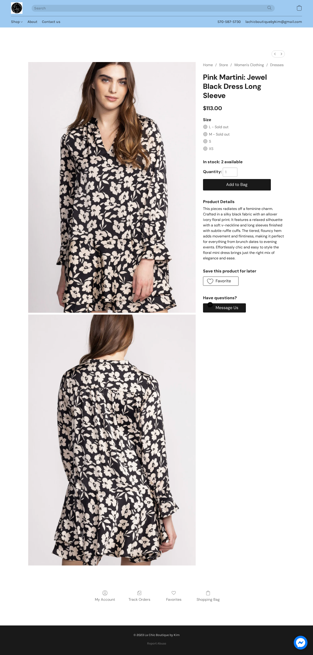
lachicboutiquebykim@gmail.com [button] (273, 21)
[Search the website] (269, 8)
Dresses (277, 65)
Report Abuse (156, 643)
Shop (16, 21)
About (32, 21)
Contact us (51, 21)
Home (208, 65)
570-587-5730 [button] (229, 21)
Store (223, 65)
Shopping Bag (208, 599)
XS (211, 148)
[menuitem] (275, 54)
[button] (16, 8)
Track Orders (139, 599)
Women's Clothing (249, 65)
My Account (105, 599)
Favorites (173, 599)
